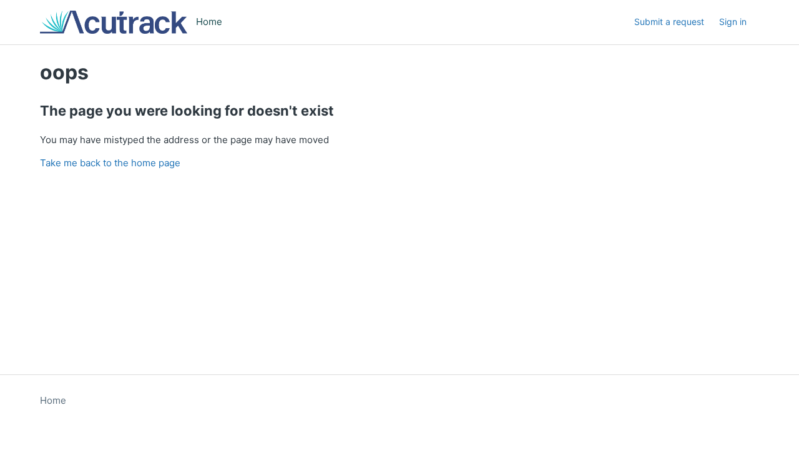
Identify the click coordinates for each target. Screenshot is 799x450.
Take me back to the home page (110, 163)
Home (53, 400)
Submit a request (669, 21)
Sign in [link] (733, 21)
